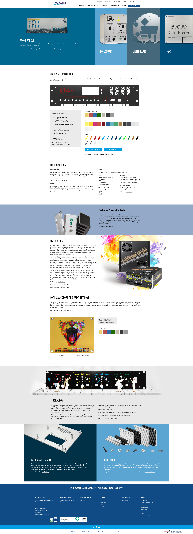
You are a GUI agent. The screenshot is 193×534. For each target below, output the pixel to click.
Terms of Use (101, 531)
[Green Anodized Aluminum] (99, 115)
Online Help (129, 192)
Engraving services (124, 415)
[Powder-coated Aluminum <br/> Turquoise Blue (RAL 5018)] (112, 124)
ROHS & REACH (113, 150)
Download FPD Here (64, 504)
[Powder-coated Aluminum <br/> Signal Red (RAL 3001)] (99, 124)
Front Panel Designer (57, 49)
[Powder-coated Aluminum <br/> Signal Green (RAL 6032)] (116, 124)
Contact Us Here (65, 287)
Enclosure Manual (150, 472)
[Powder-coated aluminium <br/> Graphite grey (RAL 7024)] (129, 124)
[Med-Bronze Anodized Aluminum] (103, 115)
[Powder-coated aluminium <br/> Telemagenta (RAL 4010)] (95, 124)
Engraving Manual (131, 412)
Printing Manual (66, 285)
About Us (132, 1)
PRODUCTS (81, 6)
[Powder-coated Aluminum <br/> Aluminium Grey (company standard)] (133, 124)
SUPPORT (124, 6)
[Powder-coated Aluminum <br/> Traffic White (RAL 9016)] (91, 129)
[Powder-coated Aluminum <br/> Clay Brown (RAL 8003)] (120, 124)
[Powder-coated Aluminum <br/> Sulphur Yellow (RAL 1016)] (87, 124)
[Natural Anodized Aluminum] (112, 115)
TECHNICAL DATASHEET (93, 150)
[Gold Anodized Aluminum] (87, 115)
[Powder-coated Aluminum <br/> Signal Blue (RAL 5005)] (108, 124)
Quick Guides (103, 506)
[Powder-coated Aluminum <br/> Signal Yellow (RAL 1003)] (91, 124)
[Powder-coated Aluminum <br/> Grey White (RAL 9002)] (87, 129)
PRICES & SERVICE (115, 6)
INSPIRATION (104, 6)
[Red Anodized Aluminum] (91, 115)
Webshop (125, 1)
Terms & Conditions (110, 531)
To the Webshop (124, 500)
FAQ (101, 500)
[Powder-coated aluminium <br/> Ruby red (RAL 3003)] (103, 124)
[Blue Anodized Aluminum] (95, 115)
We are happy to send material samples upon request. (100, 154)
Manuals (102, 504)
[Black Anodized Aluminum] (108, 115)
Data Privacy (118, 531)
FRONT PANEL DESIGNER (93, 6)
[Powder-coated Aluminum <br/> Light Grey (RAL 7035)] (137, 124)
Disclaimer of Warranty (92, 531)
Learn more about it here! (106, 226)
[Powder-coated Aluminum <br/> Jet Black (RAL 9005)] (125, 124)
